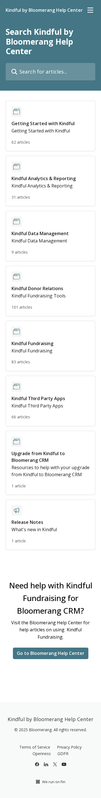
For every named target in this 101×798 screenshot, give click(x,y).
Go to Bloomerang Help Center (50, 653)
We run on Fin (53, 781)
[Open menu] (90, 10)
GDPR (63, 753)
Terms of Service (34, 747)
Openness (42, 753)
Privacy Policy (69, 747)
